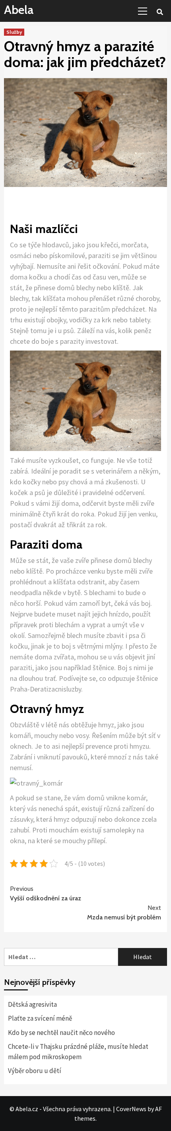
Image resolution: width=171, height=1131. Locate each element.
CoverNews (131, 1109)
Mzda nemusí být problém (124, 912)
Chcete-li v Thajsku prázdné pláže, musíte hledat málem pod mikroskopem (78, 1051)
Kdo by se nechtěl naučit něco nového (61, 1032)
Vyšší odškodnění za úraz (45, 893)
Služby (14, 32)
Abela (18, 9)
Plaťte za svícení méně (40, 1018)
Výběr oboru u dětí (34, 1070)
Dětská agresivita (32, 1004)
